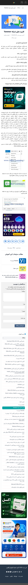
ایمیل (23, 311)
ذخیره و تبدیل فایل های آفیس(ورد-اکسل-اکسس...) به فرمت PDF (15, 453)
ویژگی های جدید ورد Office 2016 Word (16, 390)
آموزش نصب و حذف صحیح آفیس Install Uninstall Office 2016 (15, 372)
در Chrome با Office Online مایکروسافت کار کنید (14, 424)
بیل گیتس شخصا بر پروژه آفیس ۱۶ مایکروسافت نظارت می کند (14, 446)
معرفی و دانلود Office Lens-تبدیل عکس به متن (14, 379)
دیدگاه (23, 291)
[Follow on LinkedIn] (10, 572)
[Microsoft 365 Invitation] (14, 98)
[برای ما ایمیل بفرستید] (14, 572)
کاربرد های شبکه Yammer (18, 408)
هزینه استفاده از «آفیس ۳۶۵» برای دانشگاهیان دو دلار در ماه (14, 480)
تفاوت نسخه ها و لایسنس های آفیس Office (15, 376)
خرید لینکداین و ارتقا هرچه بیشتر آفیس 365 (15, 382)
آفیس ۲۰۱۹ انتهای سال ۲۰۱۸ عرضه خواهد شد (15, 361)
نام (24, 304)
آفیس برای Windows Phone (18, 426)
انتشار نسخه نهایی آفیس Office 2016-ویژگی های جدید (13, 433)
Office (18, 8)
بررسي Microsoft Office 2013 (17, 484)
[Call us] (12, 572)
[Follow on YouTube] (8, 572)
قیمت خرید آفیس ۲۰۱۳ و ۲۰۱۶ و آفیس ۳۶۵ (15, 477)
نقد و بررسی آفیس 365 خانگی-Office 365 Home (14, 348)
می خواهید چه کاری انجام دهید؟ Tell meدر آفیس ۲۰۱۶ (14, 398)
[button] (25, 2)
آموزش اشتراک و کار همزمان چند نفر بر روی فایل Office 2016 (14, 420)
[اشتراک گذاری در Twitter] (15, 241)
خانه (23, 8)
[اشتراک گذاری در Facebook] (19, 241)
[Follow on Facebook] (21, 572)
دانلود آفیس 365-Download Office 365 (15, 341)
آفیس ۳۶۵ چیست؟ (20, 358)
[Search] (22, 2)
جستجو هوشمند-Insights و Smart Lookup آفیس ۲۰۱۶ (14, 394)
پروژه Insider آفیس (20, 387)
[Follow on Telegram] (6, 572)
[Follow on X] (17, 572)
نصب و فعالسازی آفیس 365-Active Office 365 (14, 356)
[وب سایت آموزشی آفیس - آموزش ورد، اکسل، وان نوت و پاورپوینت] (14, 2)
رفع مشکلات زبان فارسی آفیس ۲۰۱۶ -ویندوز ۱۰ (14, 413)
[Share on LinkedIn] (5, 241)
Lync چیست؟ (21, 405)
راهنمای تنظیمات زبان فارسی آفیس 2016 (15, 429)
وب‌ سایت (23, 318)
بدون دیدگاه (14, 38)
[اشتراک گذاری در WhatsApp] (22, 241)
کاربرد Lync (22, 402)
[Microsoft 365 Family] (14, 225)
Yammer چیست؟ (20, 411)
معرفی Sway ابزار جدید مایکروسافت (16, 439)
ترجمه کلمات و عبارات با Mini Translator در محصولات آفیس (15, 463)
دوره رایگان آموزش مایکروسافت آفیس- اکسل (15, 460)
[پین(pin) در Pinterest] (8, 241)
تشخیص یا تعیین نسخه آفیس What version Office (14, 365)
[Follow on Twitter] (15, 572)
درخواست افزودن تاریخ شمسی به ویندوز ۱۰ (15, 450)
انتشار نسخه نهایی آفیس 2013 (17, 474)
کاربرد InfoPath (21, 384)
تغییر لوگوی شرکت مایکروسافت (17, 487)
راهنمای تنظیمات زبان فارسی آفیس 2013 (15, 467)
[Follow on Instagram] (19, 572)
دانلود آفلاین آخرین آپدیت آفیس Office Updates (14, 369)
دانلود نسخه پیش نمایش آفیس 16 (17, 437)
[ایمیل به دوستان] (12, 241)
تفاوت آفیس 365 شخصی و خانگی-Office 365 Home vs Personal (14, 344)
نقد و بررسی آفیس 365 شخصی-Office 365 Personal (15, 352)
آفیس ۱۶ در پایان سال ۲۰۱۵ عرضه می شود (15, 442)
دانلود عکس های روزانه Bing (18, 416)
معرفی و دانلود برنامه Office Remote (16, 457)
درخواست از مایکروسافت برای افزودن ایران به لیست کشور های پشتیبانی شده (13, 470)
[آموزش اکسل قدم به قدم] (14, 505)
